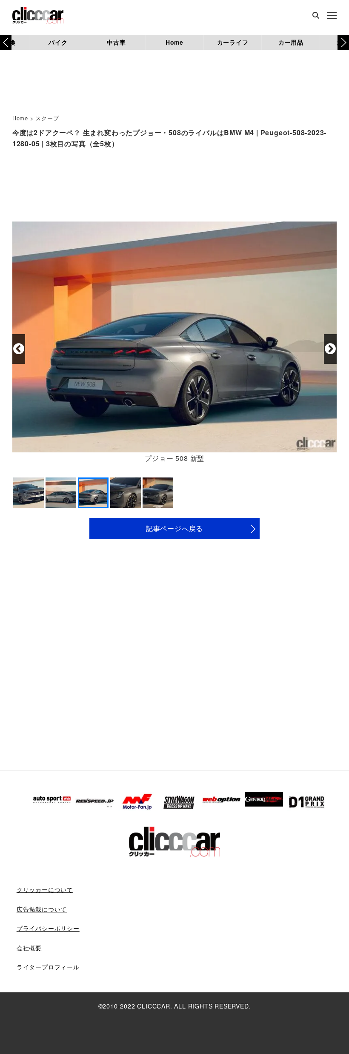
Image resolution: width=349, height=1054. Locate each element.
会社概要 (29, 947)
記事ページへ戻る (174, 528)
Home (174, 42)
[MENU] (332, 16)
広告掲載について (42, 909)
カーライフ (233, 42)
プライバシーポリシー (48, 928)
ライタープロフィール (48, 967)
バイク (58, 42)
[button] (343, 42)
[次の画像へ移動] (330, 349)
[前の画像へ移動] (18, 349)
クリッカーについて (45, 889)
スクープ (47, 118)
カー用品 (290, 42)
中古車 (116, 42)
